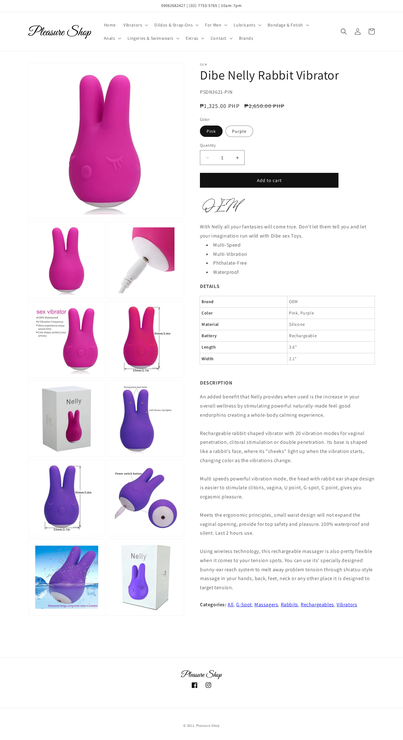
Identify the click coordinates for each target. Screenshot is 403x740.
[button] (135, 25)
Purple (239, 131)
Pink (211, 131)
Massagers (266, 604)
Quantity (208, 145)
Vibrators (347, 604)
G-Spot (244, 604)
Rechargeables (317, 604)
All (231, 604)
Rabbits (289, 604)
